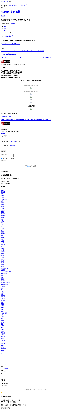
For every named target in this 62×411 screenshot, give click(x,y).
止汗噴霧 (3, 210)
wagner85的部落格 (10, 11)
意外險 (2, 266)
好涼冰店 (3, 201)
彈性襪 (2, 322)
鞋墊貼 (2, 212)
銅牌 (2, 309)
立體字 (2, 307)
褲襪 (2, 324)
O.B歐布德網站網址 (8, 54)
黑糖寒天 (3, 281)
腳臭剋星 (3, 192)
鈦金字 (2, 318)
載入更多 (3, 151)
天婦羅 (2, 228)
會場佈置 (3, 296)
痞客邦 (11, 141)
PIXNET (19, 390)
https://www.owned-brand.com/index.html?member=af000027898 (26, 58)
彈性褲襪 (3, 325)
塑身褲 (2, 347)
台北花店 (3, 298)
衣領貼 (2, 190)
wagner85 (3, 133)
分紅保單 (3, 270)
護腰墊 (2, 279)
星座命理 (13, 23)
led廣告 (2, 316)
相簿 (5, 26)
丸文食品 (3, 213)
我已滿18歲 (3, 408)
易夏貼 (2, 204)
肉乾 (2, 224)
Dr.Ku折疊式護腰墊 (6, 271)
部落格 (5, 28)
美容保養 (12, 145)
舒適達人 (3, 338)
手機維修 (3, 333)
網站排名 (3, 288)
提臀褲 (2, 350)
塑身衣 (2, 345)
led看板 (2, 320)
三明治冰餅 (4, 199)
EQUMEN (3, 348)
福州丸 (2, 232)
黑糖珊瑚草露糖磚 (5, 282)
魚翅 (2, 235)
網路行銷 (3, 340)
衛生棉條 (3, 336)
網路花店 (3, 293)
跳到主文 (3, 16)
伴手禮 (2, 221)
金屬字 (2, 311)
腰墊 (2, 277)
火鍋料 (2, 230)
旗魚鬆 (2, 217)
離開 (9, 408)
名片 (5, 30)
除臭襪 (2, 195)
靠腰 (2, 275)
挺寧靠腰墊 (4, 273)
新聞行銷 (3, 343)
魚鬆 (2, 222)
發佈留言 (3, 160)
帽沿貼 (2, 242)
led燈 (2, 315)
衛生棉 (2, 334)
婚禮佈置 (3, 295)
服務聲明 (45, 390)
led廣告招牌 (4, 313)
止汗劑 (2, 208)
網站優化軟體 (4, 284)
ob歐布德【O (9, 36)
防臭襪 (2, 197)
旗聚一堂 (3, 215)
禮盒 (2, 219)
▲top (2, 148)
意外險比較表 (4, 268)
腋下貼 (2, 206)
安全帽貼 (3, 203)
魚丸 (2, 226)
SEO (2, 289)
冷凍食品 (3, 233)
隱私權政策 (39, 390)
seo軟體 (3, 286)
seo (1, 341)
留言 (15, 141)
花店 (2, 291)
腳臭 (2, 193)
